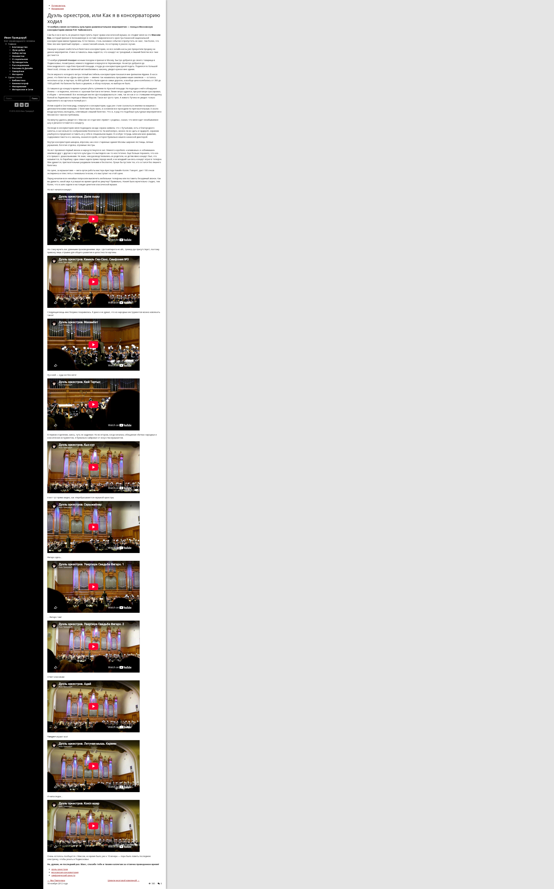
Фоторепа (17, 74)
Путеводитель (20, 62)
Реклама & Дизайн (22, 68)
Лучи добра (18, 50)
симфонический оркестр (63, 875)
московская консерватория (64, 872)
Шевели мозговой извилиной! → (124, 880)
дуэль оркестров (59, 869)
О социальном (20, 59)
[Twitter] (27, 105)
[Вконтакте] (22, 105)
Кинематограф (20, 83)
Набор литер (19, 53)
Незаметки (18, 56)
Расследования (20, 65)
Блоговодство (20, 47)
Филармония (19, 86)
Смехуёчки (18, 71)
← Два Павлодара (56, 880)
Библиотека (18, 80)
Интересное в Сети (22, 89)
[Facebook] (17, 105)
